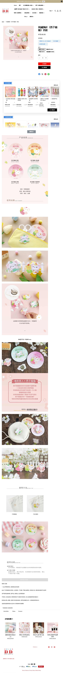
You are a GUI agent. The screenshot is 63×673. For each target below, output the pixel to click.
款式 (39, 47)
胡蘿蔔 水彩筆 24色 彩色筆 (22, 99)
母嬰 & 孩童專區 (17, 12)
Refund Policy (38, 670)
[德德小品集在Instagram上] (52, 647)
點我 (43, 1)
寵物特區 (41, 12)
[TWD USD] (50, 11)
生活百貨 (34, 12)
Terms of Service (25, 670)
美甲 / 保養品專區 (39, 5)
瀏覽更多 (31, 131)
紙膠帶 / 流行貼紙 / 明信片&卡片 (21, 9)
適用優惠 (40, 38)
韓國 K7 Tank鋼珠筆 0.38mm (44, 99)
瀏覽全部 (56, 85)
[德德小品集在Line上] (54, 647)
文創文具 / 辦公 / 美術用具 (37, 9)
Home (15, 5)
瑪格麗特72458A (50, 51)
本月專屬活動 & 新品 (27, 5)
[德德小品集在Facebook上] (49, 647)
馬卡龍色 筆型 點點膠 (10, 99)
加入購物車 (52, 110)
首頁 (3, 21)
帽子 (20, 5)
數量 (39, 55)
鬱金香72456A (50, 49)
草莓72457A (42, 51)
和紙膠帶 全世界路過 (33, 99)
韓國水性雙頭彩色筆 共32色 (11, 669)
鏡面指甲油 (54, 98)
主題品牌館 (26, 12)
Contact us (35, 646)
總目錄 (31, 16)
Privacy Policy (32, 670)
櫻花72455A (42, 49)
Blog (25, 16)
